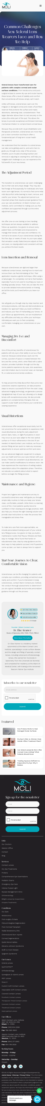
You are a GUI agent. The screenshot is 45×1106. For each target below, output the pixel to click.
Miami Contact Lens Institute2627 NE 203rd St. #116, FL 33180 (13, 1022)
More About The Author (22, 638)
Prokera (5, 873)
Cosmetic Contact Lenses (11, 1004)
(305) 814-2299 (14, 1027)
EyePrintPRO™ (7, 967)
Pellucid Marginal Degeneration (13, 923)
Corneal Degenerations (10, 938)
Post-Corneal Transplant (11, 927)
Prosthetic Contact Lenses (11, 997)
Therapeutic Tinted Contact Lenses (14, 1001)
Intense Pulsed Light (9, 888)
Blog (3, 856)
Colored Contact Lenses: (11, 994)
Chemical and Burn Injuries (12, 935)
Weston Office (7, 848)
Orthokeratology (7, 895)
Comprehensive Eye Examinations (15, 877)
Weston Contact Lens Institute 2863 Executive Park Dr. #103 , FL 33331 (14, 1036)
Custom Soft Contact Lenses (13, 986)
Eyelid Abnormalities (9, 942)
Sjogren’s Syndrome (9, 954)
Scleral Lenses (7, 963)
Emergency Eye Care (10, 884)
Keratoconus (6, 916)
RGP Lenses (6, 978)
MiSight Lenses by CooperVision (13, 899)
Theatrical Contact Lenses (11, 1007)
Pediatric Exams (8, 880)
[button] (40, 6)
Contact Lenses (8, 865)
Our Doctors (6, 844)
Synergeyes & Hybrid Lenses (13, 975)
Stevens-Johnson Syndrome (13, 946)
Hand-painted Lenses (9, 1011)
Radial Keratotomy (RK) (11, 931)
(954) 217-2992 (13, 1041)
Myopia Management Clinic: (12, 892)
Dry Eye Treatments (9, 869)
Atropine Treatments (9, 902)
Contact (5, 852)
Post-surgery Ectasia (10, 919)
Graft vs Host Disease (10, 950)
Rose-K (4, 982)
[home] (6, 5)
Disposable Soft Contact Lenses (14, 990)
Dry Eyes (5, 912)
